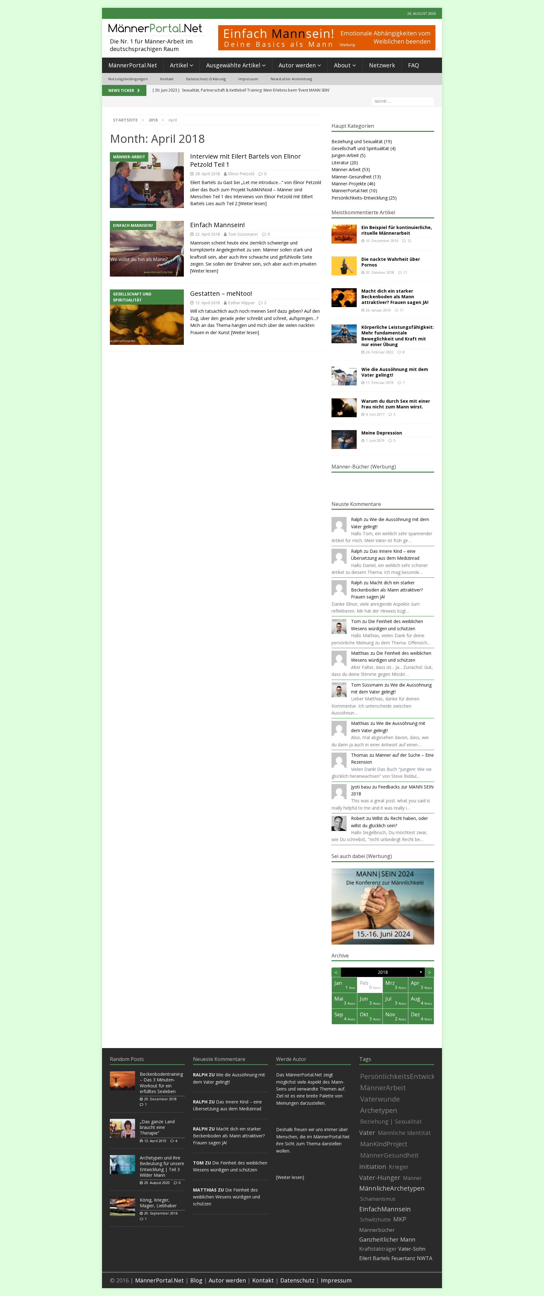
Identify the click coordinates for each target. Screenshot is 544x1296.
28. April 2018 (207, 174)
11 (405, 272)
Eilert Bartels (374, 1258)
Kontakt (166, 78)
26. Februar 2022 (380, 352)
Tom (356, 621)
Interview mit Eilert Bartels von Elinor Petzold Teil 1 (245, 160)
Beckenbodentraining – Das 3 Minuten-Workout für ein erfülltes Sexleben (161, 1082)
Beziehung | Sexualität (391, 1121)
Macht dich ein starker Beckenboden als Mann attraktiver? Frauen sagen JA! (394, 296)
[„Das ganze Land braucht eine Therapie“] (122, 1128)
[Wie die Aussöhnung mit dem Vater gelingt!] (344, 376)
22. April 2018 (207, 234)
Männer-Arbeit (346, 169)
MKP (399, 1219)
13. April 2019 (155, 1140)
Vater (367, 1132)
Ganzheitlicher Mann (387, 1239)
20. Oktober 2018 (380, 272)
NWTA (424, 1258)
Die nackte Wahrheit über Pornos (390, 262)
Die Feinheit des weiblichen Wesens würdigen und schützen (226, 1197)
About (342, 65)
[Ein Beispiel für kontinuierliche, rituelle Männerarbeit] (344, 234)
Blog (196, 1280)
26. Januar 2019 (378, 310)
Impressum (248, 78)
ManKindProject (383, 1144)
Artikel (179, 65)
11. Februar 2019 (380, 382)
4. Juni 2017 (375, 414)
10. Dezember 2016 (382, 240)
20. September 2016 (161, 1213)
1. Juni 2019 (375, 440)
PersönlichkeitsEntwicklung (405, 1076)
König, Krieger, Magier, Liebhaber (158, 1203)
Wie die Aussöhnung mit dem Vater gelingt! (394, 372)
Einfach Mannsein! (217, 225)
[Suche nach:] (402, 101)
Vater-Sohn (411, 1248)
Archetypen (378, 1110)
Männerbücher (377, 1229)
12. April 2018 (207, 303)
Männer (412, 1178)
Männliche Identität (404, 1132)
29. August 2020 (157, 1182)
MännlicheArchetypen (392, 1188)
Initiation (372, 1166)
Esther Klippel (241, 303)
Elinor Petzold (241, 174)
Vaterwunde (380, 1098)
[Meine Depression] (344, 439)
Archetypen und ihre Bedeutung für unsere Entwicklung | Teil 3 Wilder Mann (162, 1166)
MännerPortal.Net (132, 65)
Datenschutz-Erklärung (206, 78)
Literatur (340, 163)
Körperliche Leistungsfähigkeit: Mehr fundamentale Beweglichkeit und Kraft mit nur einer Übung (397, 335)
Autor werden (297, 65)
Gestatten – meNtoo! (221, 293)
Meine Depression (381, 433)
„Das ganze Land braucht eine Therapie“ (157, 1127)
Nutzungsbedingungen (128, 78)
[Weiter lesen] (253, 203)
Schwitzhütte (375, 1219)
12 (409, 240)
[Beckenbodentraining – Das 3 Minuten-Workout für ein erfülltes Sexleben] (122, 1080)
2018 (383, 972)
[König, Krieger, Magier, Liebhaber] (122, 1206)
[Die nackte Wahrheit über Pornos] (344, 265)
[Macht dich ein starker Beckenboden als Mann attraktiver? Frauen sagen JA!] (344, 297)
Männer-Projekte (349, 184)
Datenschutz (297, 1280)
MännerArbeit (383, 1087)
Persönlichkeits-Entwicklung (360, 198)
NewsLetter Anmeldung (291, 78)
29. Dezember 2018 (160, 1099)
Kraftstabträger (378, 1248)
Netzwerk (382, 65)
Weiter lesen (290, 1177)
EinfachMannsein (385, 1209)
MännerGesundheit (389, 1155)
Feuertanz (403, 1258)
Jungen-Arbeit (345, 155)
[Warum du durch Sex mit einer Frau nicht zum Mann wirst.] (344, 407)
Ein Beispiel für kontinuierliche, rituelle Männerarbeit (396, 230)
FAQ (413, 65)
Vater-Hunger (379, 1177)
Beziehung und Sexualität (357, 141)
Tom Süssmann (243, 234)
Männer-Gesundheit (352, 177)
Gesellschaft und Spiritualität (360, 148)
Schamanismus (377, 1198)
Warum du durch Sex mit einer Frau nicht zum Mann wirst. (395, 404)
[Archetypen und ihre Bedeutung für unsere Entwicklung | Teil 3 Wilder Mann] (122, 1164)
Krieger (399, 1166)
